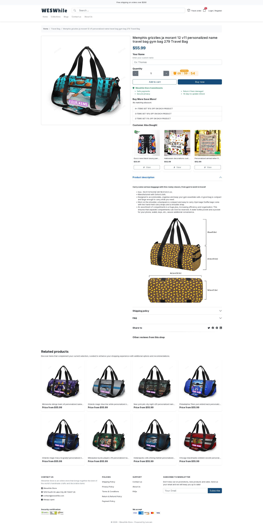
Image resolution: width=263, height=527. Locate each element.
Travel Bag (55, 29)
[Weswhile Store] (54, 10)
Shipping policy (141, 311)
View (148, 167)
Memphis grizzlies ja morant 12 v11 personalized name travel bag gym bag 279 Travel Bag (101, 29)
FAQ (135, 318)
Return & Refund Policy (112, 496)
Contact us (137, 482)
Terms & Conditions (110, 491)
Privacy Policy (108, 487)
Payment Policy (108, 501)
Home (45, 29)
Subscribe (215, 490)
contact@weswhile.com (53, 496)
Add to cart (155, 82)
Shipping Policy (108, 482)
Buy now (200, 82)
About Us (136, 487)
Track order (196, 11)
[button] (204, 10)
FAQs (135, 491)
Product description (143, 177)
